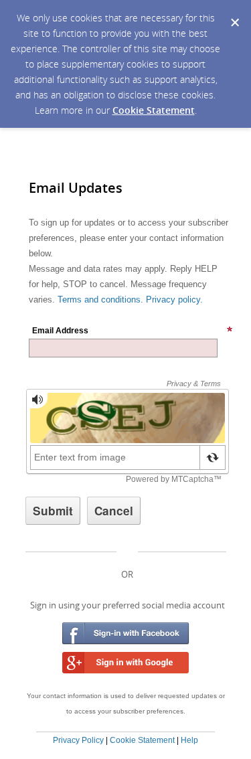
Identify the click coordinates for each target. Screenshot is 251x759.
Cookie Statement (153, 110)
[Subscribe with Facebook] (125, 633)
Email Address (60, 330)
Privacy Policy (78, 740)
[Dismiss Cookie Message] (234, 12)
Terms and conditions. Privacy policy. (130, 299)
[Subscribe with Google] (125, 663)
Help (189, 740)
